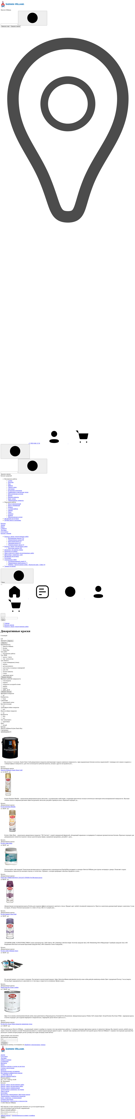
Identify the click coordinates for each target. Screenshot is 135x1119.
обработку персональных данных (35, 1044)
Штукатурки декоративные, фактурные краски (15, 1094)
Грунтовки (4, 1093)
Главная (6, 623)
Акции (3, 525)
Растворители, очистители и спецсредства (14, 1101)
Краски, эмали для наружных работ (12, 1086)
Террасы (10, 513)
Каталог (3, 523)
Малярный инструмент (11, 518)
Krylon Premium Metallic (8, 806)
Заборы (10, 510)
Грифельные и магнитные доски (18, 492)
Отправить (4, 1043)
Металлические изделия (15, 494)
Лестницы (11, 489)
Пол (9, 484)
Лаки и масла (5, 1091)
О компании (4, 1061)
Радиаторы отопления (15, 490)
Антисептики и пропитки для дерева (12, 1089)
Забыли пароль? (6, 1115)
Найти (3, 620)
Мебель (10, 485)
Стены (10, 480)
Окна (9, 512)
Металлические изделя (15, 517)
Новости (3, 1069)
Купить (3, 767)
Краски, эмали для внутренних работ (12, 1084)
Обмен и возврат (6, 1060)
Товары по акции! (10, 566)
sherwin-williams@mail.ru (8, 1076)
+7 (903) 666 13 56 (6, 1074)
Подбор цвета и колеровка (12, 520)
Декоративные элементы (16, 500)
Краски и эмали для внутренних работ (16, 626)
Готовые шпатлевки (7, 1099)
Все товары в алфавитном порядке (11, 1073)
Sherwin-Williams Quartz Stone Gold (11, 770)
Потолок (11, 482)
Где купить (4, 1056)
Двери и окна (12, 487)
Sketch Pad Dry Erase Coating (9, 987)
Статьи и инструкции (7, 1068)
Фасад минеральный (14, 504)
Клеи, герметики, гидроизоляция (11, 1098)
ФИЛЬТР (4, 641)
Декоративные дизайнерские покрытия (13, 1096)
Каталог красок (9, 625)
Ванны (10, 495)
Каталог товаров (6, 533)
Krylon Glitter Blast (6, 843)
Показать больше (6, 677)
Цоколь (10, 507)
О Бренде (4, 528)
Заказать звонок (15, 26)
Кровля (10, 515)
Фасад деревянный (14, 505)
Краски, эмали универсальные (10, 1088)
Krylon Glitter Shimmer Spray (9, 951)
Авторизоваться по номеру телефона (23, 1115)
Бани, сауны (12, 499)
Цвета (2, 527)
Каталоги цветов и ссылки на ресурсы (13, 1066)
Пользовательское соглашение (10, 1071)
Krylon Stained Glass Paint (8, 914)
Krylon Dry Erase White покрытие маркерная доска (16, 1024)
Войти (3, 1117)
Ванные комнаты (13, 497)
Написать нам (5, 26)
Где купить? (4, 532)
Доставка (4, 530)
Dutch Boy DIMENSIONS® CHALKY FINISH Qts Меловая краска (21, 877)
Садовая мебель (13, 509)
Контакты (4, 1063)
